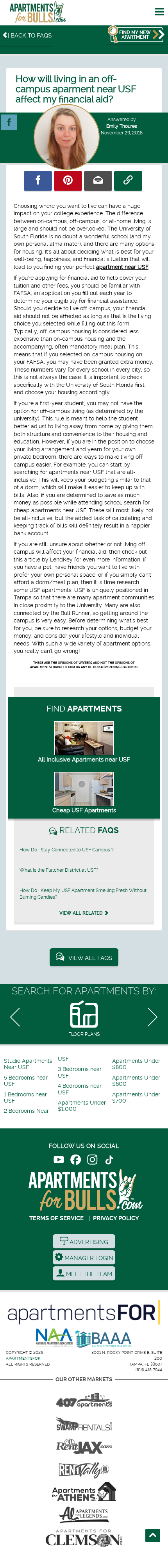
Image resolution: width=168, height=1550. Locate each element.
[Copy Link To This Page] (128, 181)
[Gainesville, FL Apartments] (84, 1421)
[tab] (84, 1019)
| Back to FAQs (30, 35)
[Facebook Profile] (9, 118)
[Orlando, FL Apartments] (84, 1397)
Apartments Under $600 (136, 1080)
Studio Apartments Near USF (28, 1064)
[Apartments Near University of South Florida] (38, 14)
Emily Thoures (121, 126)
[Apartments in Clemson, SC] (84, 1538)
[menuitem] (30, 1064)
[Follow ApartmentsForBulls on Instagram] (92, 1161)
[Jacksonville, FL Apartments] (84, 1444)
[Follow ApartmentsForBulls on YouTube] (59, 1161)
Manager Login (88, 1258)
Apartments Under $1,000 (82, 1105)
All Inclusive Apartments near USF (84, 759)
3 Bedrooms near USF (80, 1072)
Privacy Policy (116, 1218)
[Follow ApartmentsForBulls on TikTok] (109, 1161)
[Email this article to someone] (98, 181)
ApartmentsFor (23, 1358)
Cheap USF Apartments (84, 810)
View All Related (81, 913)
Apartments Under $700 (136, 1097)
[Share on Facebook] (38, 181)
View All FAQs (90, 958)
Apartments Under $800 (136, 1064)
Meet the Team (88, 1274)
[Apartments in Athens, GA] (84, 1491)
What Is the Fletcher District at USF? (59, 870)
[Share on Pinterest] (68, 181)
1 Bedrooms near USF (25, 1097)
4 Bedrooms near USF (80, 1089)
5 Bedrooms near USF (26, 1080)
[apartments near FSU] (84, 1468)
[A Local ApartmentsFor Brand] (84, 1312)
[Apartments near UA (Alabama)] (84, 1515)
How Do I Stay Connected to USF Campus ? (67, 850)
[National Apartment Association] (55, 1338)
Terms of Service (56, 1218)
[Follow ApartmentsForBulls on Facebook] (75, 1161)
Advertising (88, 1242)
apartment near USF (122, 267)
